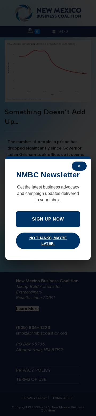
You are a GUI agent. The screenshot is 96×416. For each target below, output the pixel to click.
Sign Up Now (48, 219)
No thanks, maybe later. (48, 241)
